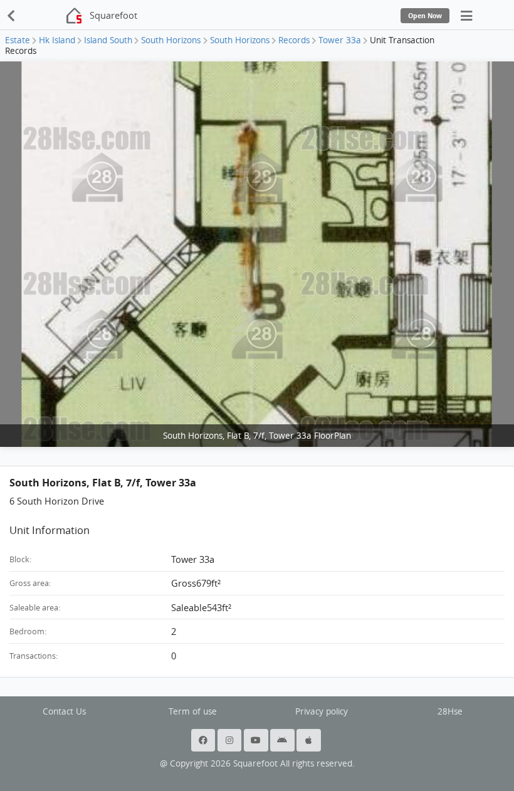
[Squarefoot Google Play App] (283, 740)
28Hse (450, 711)
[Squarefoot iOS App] (309, 740)
